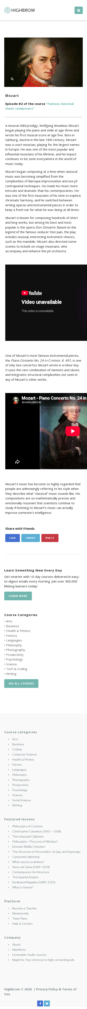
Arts (9, 621)
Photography (15, 650)
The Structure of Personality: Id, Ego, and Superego (46, 851)
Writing (11, 674)
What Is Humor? (23, 887)
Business (12, 626)
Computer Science (24, 754)
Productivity (15, 654)
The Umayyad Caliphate (28, 836)
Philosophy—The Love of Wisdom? (35, 841)
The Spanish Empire (25, 877)
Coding (17, 749)
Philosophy (14, 645)
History (11, 635)
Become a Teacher (24, 908)
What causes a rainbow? (28, 862)
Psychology (14, 659)
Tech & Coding (16, 669)
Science (11, 664)
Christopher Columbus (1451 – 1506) (36, 831)
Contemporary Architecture (30, 872)
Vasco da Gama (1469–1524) (31, 867)
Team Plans (19, 918)
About (16, 944)
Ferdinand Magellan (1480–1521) (33, 882)
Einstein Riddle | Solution (28, 846)
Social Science (21, 800)
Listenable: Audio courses (29, 954)
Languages (14, 640)
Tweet (30, 537)
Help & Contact (22, 923)
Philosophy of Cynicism (27, 826)
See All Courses (21, 683)
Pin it (49, 537)
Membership (20, 913)
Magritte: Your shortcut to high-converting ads (43, 960)
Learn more (18, 596)
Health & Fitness (18, 631)
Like (12, 537)
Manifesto (19, 949)
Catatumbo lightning (25, 856)
